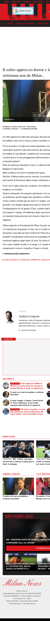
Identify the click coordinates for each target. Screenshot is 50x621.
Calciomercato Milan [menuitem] (25, 23)
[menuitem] (3, 24)
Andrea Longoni (11, 129)
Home (6, 2)
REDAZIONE (38, 2)
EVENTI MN (16, 2)
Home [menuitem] (10, 23)
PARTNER (27, 2)
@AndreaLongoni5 (29, 129)
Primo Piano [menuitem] (43, 23)
